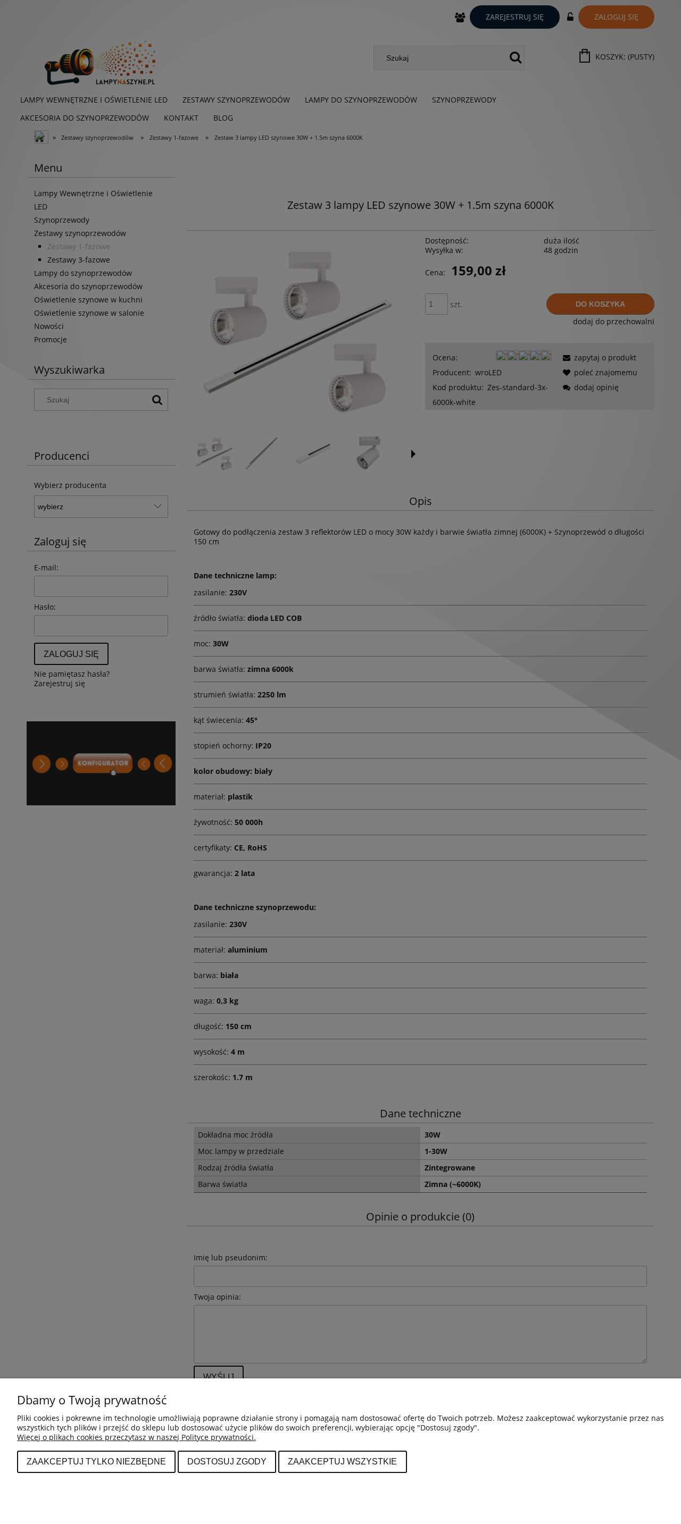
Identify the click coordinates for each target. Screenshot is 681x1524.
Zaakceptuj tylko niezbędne (96, 1461)
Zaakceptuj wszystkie (342, 1461)
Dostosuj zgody (227, 1461)
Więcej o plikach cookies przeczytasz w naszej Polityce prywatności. (136, 1437)
